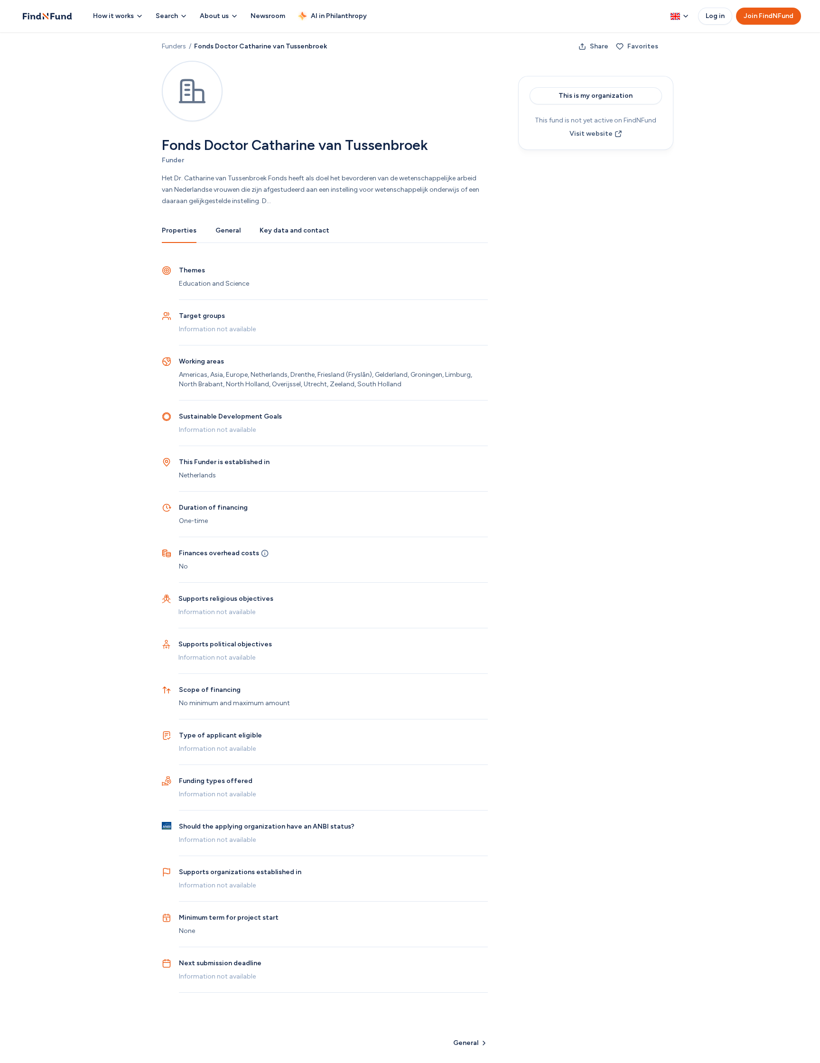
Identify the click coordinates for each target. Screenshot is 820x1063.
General (228, 230)
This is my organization (596, 96)
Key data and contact (294, 230)
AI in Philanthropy (339, 16)
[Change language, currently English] (679, 16)
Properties (179, 230)
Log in (715, 16)
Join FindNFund (768, 16)
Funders (174, 46)
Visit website (591, 134)
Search (167, 16)
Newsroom (268, 16)
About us (214, 16)
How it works (113, 16)
